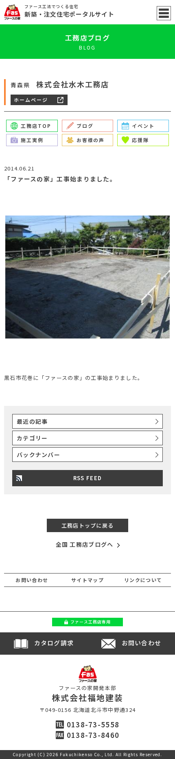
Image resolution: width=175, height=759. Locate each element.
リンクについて (143, 579)
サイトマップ (87, 579)
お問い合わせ (31, 579)
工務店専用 (90, 622)
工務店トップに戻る (87, 525)
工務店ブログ (87, 37)
